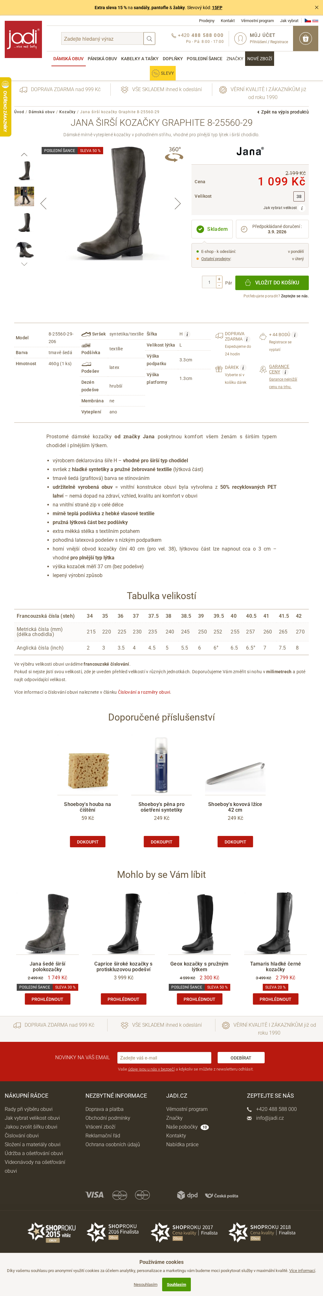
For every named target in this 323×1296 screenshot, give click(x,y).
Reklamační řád (102, 1136)
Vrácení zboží (100, 1127)
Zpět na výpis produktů (285, 111)
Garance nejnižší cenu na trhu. (283, 376)
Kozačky (67, 112)
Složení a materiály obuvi (33, 1144)
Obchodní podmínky (107, 1118)
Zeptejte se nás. (295, 296)
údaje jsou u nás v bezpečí (151, 1069)
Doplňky (173, 58)
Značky (234, 58)
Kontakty (176, 1136)
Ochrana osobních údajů (112, 1144)
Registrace (279, 42)
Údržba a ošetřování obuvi (34, 1153)
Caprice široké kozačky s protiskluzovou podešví (123, 966)
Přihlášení (258, 42)
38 (299, 196)
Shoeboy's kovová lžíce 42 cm (235, 807)
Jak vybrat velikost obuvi (32, 1118)
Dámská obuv (68, 58)
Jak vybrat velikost (280, 208)
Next (177, 203)
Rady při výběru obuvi (29, 1109)
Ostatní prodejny (215, 258)
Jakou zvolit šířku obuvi (31, 1127)
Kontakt (228, 20)
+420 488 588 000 (276, 1109)
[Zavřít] (317, 7)
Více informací (302, 1270)
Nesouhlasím (145, 1284)
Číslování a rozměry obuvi (144, 692)
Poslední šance (204, 58)
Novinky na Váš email (82, 1057)
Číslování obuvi (22, 1136)
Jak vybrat (289, 20)
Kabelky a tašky (140, 58)
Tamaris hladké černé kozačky (275, 966)
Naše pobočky (186, 1127)
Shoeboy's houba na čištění (87, 807)
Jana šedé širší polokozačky (48, 966)
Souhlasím (176, 1284)
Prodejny (206, 20)
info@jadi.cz (269, 1118)
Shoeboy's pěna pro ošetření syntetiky (161, 807)
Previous (43, 203)
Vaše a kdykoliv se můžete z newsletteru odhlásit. (186, 1069)
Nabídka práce (182, 1144)
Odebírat (241, 1057)
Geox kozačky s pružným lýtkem (199, 966)
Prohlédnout (47, 999)
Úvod (19, 112)
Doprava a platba (104, 1109)
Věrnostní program (257, 20)
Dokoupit (88, 841)
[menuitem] (68, 58)
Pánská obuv (102, 58)
